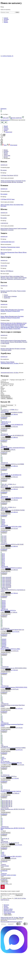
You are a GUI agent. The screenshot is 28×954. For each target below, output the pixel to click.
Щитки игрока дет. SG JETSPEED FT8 (11, 475)
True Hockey (10, 175)
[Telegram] (14, 107)
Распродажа (7, 158)
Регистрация (13, 145)
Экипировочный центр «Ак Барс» (10, 363)
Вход (5, 145)
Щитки (25, 252)
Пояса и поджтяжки (14, 276)
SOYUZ (16, 175)
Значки (7, 348)
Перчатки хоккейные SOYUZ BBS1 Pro (11, 762)
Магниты (11, 348)
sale (11, 385)
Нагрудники (4, 252)
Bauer (5, 175)
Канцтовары (17, 340)
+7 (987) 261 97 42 (18, 898)
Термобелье (4, 247)
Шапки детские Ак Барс (16, 327)
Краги (16, 252)
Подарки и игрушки (20, 348)
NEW (4, 385)
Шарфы (12, 362)
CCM (2, 199)
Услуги (3, 381)
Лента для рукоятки (15, 204)
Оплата (6, 20)
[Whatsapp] (14, 83)
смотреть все (4, 164)
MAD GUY (11, 241)
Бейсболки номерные (13, 325)
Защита (6, 154)
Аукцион (6, 128)
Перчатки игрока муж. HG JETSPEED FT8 (12, 435)
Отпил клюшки (5, 865)
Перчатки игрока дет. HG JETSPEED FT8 (12, 424)
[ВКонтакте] (14, 55)
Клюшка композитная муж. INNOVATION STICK (14, 687)
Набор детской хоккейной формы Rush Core (12, 629)
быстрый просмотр (5, 416)
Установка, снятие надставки (8, 875)
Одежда (6, 127)
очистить (3, 398)
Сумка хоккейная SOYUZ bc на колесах (11, 567)
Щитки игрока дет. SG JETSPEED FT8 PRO (12, 487)
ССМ (2, 175)
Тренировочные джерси (13, 247)
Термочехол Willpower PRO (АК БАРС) (11, 856)
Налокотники (11, 252)
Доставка (6, 19)
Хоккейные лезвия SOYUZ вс (9, 776)
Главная (6, 18)
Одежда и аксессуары (17, 379)
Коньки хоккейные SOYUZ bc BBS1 (10, 648)
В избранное (4, 417)
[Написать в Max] (14, 952)
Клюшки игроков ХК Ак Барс (9, 291)
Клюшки (6, 151)
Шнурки (3, 277)
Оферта (20, 921)
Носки (7, 276)
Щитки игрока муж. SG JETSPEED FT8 (11, 498)
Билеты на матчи (11, 919)
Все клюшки (4, 194)
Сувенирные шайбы (6, 350)
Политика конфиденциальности (9, 921)
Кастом (6, 157)
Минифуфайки (18, 342)
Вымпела (3, 362)
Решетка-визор (13, 228)
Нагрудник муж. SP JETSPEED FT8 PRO (11, 412)
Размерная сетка (8, 910)
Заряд (13, 199)
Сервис (6, 130)
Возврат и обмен (8, 909)
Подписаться (19, 895)
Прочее (7, 343)
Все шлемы (4, 218)
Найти (17, 12)
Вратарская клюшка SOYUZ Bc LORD (11, 526)
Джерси (8, 362)
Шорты (20, 252)
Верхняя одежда (13, 309)
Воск (22, 204)
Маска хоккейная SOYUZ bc (8, 610)
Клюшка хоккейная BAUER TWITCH (11, 791)
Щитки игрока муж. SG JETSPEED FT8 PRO (13, 510)
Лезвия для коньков (6, 180)
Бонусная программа (9, 911)
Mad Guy (3, 271)
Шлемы (6, 152)
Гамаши (16, 277)
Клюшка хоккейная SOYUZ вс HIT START (12, 544)
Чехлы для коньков (16, 180)
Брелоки (3, 348)
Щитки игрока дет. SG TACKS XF (10, 842)
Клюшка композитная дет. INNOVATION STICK (14, 668)
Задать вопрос (7, 914)
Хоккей (6, 126)
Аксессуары (7, 155)
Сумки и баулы (9, 277)
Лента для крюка (5, 204)
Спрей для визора (22, 228)
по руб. (14, 414)
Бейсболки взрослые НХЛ (12, 324)
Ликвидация (8, 132)
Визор (2, 228)
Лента (21, 276)
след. (6, 882)
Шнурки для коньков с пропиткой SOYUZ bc (13, 447)
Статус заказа (7, 913)
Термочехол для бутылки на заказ (16, 279)
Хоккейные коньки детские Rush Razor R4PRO (13, 747)
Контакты (6, 904)
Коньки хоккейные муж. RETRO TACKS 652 (13, 809)
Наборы (3, 253)
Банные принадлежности (7, 340)
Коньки (6, 150)
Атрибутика (7, 297)
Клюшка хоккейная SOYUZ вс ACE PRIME (12, 464)
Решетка (6, 228)
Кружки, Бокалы (9, 342)
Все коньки (4, 170)
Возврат (6, 22)
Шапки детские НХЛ (14, 328)
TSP (7, 271)
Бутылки (3, 276)
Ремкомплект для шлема (7, 230)
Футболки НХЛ (15, 311)
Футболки (8, 311)
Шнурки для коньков (17, 182)
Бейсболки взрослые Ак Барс (8, 323)
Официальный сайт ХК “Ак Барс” (10, 917)
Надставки (3, 206)
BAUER (6, 241)
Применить (9, 398)
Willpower (10, 271)
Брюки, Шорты (5, 309)
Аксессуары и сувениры (10, 296)
